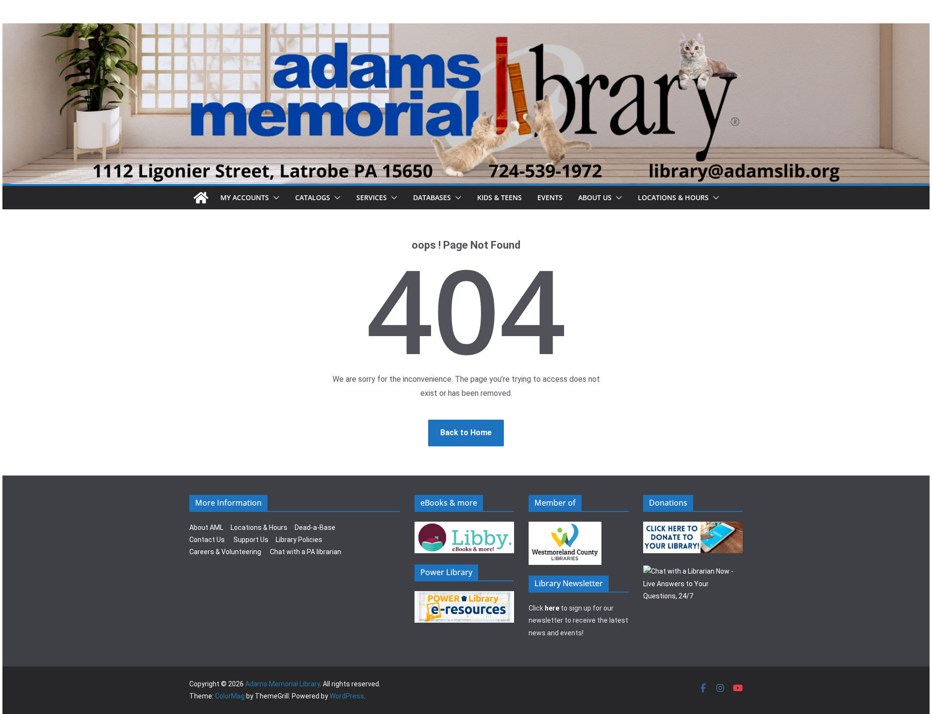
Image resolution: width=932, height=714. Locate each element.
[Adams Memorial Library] (466, 29)
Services (371, 197)
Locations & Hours (259, 527)
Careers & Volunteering (225, 552)
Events (550, 197)
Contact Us (207, 540)
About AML (206, 527)
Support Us (250, 540)
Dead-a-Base (315, 527)
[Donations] (693, 527)
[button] (274, 197)
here (552, 608)
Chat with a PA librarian (305, 552)
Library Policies (299, 540)
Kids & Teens (499, 197)
